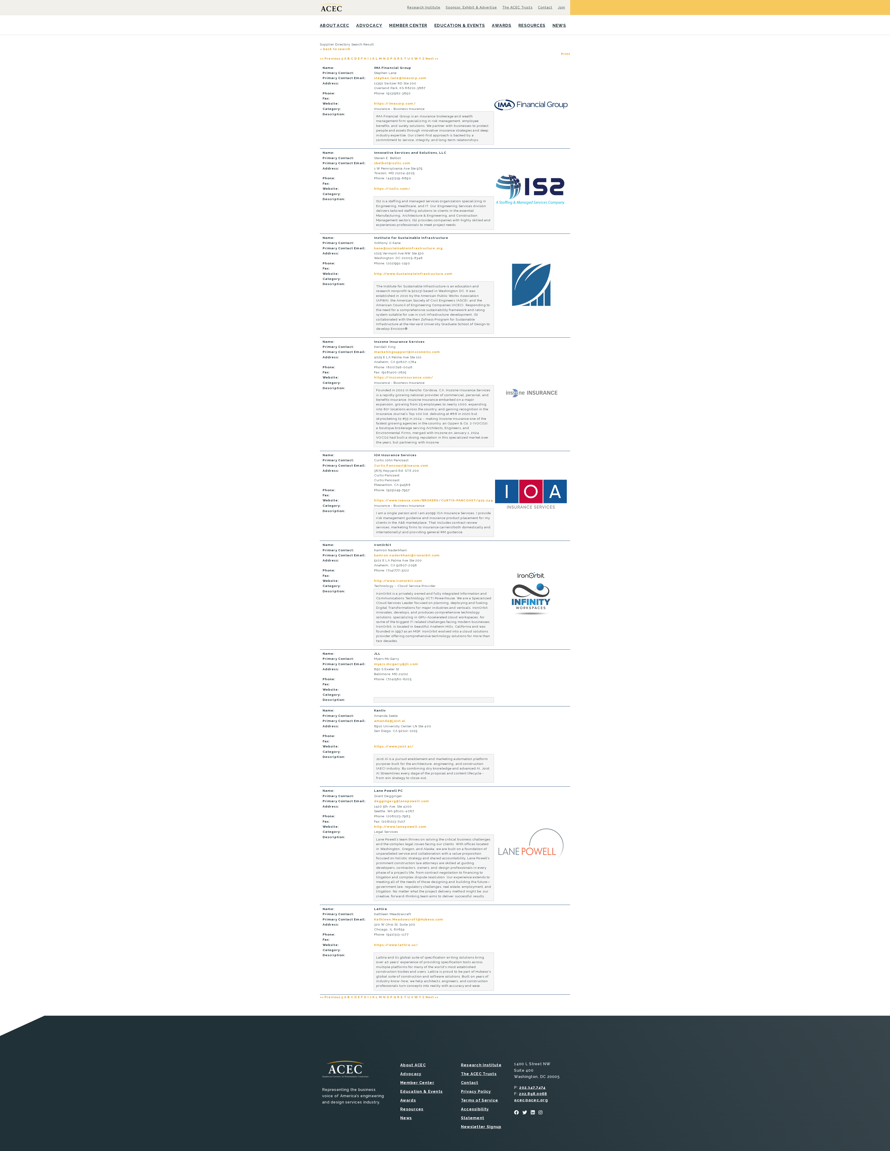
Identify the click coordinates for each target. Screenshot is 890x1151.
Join (561, 7)
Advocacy (369, 25)
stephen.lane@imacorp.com (400, 78)
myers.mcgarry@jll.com (396, 664)
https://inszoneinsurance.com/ (403, 377)
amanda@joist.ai (389, 721)
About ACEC (334, 25)
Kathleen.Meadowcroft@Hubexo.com (408, 919)
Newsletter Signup (481, 1127)
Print (565, 54)
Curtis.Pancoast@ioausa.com (401, 465)
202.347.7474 (532, 1087)
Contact (545, 7)
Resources (532, 25)
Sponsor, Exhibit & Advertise (471, 7)
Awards (502, 25)
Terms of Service (479, 1100)
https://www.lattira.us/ (396, 945)
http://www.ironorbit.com (398, 581)
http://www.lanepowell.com (400, 826)
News (559, 25)
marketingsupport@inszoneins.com (407, 352)
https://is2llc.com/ (392, 188)
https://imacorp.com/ (395, 103)
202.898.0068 (533, 1094)
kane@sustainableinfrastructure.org (408, 248)
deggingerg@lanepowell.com (401, 801)
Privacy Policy (476, 1091)
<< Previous (330, 58)
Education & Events (459, 25)
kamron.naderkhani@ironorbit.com (407, 555)
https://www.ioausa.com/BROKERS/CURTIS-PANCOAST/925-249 (433, 500)
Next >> (432, 58)
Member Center (408, 25)
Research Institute (423, 7)
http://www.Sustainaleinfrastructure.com (413, 274)
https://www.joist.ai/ (393, 746)
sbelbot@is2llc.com (392, 163)
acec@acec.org (531, 1100)
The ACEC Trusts (517, 7)
